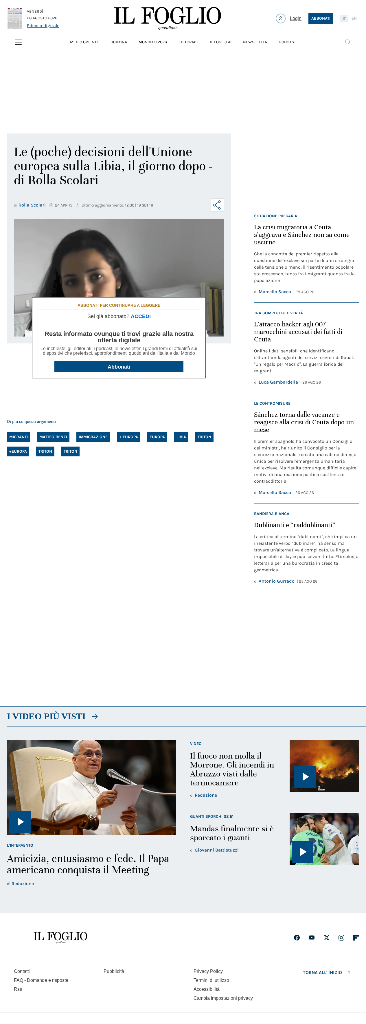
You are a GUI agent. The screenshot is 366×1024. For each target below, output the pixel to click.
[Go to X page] (327, 938)
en (354, 18)
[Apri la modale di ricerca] (347, 42)
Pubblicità (114, 971)
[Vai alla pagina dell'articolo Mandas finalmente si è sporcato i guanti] (324, 839)
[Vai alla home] (167, 18)
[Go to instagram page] (341, 938)
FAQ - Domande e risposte (41, 980)
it (344, 18)
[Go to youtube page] (311, 938)
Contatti (22, 971)
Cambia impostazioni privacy (223, 998)
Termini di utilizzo (211, 980)
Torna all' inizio (322, 972)
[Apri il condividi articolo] (217, 205)
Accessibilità (207, 989)
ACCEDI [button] (141, 316)
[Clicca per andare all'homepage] (60, 937)
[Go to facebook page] (297, 938)
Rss (18, 989)
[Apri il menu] (18, 42)
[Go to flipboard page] (356, 938)
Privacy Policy (208, 971)
